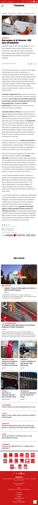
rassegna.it (19, 13)
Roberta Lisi (6, 292)
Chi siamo (19, 492)
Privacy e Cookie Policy (19, 502)
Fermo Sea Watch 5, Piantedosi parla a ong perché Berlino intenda (17, 437)
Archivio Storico (12, 13)
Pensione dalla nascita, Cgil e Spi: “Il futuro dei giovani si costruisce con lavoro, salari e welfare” (18, 426)
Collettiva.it (19, 477)
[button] (29, 64)
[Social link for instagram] (31, 1)
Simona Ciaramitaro (6, 399)
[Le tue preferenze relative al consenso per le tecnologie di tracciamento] (35, 502)
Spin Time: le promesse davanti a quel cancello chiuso (9, 395)
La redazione (10, 1)
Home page (4, 13)
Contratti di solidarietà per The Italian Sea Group (28, 395)
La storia (19, 500)
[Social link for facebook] (29, 1)
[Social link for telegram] (36, 1)
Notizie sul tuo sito (19, 498)
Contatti (4, 1)
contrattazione (9, 229)
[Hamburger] (2, 6)
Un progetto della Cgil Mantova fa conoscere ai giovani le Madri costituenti (18, 326)
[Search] (23, 1)
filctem (4, 230)
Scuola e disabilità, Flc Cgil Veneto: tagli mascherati (28, 363)
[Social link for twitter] (27, 1)
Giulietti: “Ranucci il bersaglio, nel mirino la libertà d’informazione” (20, 289)
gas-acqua (10, 230)
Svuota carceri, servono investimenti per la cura (18, 407)
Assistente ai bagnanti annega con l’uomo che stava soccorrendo (10, 363)
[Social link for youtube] (34, 1)
